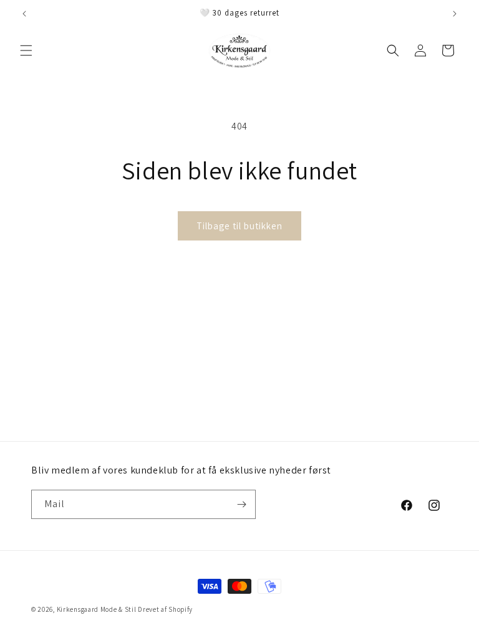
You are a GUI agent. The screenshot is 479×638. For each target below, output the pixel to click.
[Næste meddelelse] (454, 13)
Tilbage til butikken (239, 226)
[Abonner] (241, 504)
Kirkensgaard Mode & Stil (97, 609)
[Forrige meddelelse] (24, 13)
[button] (26, 50)
